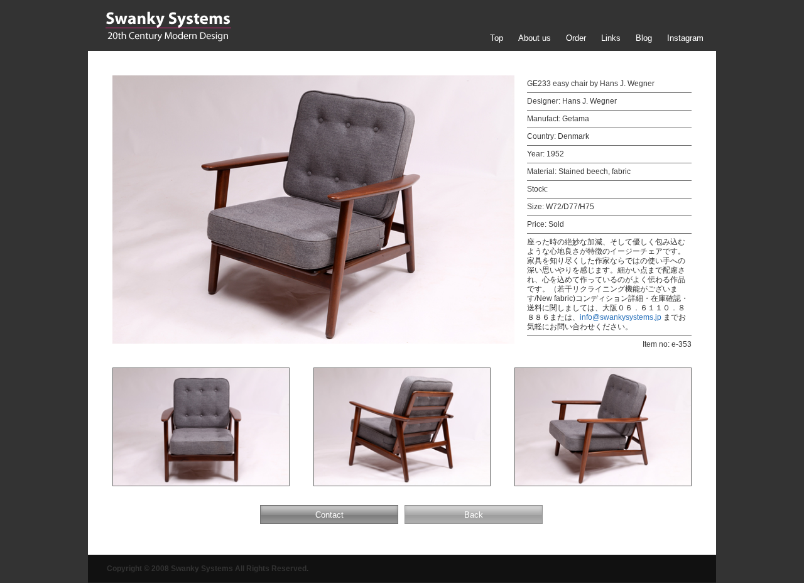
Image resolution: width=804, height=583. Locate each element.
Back (473, 515)
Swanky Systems (168, 26)
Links (611, 38)
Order (576, 38)
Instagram (685, 38)
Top (496, 38)
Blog (644, 38)
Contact (329, 515)
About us (534, 38)
